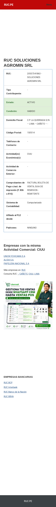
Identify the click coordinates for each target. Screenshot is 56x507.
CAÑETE (23, 274)
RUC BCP (8, 382)
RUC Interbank (10, 387)
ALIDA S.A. (9, 260)
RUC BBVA (9, 396)
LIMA (36, 274)
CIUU (31, 274)
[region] (24, 352)
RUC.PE (8, 4)
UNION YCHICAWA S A (14, 256)
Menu (49, 4)
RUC (23, 270)
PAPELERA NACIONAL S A (16, 263)
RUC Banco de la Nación (15, 392)
